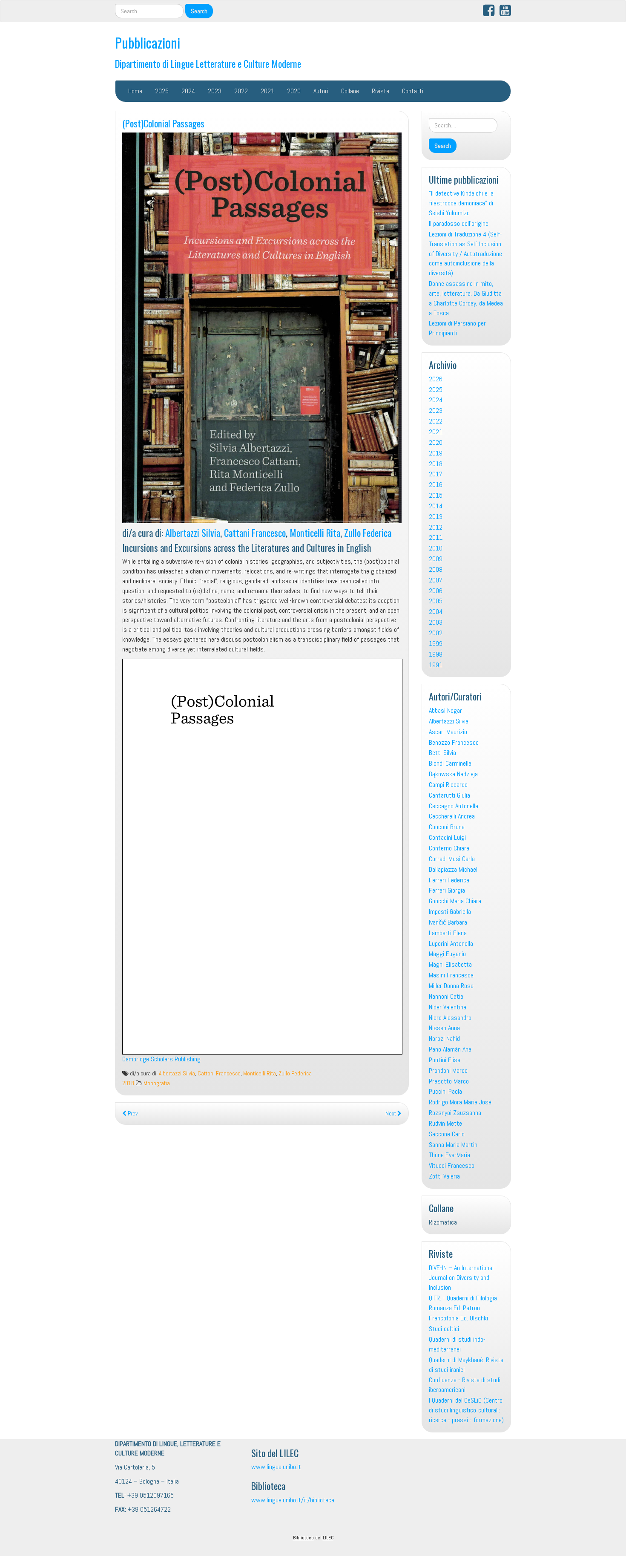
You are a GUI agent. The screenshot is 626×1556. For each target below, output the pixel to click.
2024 (188, 90)
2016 (435, 484)
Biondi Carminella (450, 763)
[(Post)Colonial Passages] (262, 328)
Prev (132, 1113)
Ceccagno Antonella (453, 805)
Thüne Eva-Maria (449, 1154)
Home (135, 90)
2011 (435, 537)
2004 (435, 611)
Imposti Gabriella (450, 911)
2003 (435, 622)
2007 (435, 580)
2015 (435, 495)
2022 (241, 90)
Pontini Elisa (444, 1059)
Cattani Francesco (255, 532)
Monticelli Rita (315, 532)
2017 (435, 474)
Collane (350, 90)
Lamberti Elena (448, 932)
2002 (435, 632)
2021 (267, 90)
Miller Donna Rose (451, 985)
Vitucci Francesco (451, 1165)
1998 (435, 654)
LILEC (328, 1538)
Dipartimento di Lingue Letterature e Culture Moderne (208, 63)
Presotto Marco (449, 1081)
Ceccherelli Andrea (452, 816)
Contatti (412, 90)
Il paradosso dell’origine (458, 223)
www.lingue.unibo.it (276, 1466)
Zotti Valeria (444, 1176)
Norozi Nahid (444, 1038)
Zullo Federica (367, 532)
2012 (435, 527)
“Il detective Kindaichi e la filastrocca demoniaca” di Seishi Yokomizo (461, 203)
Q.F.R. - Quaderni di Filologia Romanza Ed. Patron (463, 1303)
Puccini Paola (445, 1091)
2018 (128, 1083)
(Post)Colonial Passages (163, 123)
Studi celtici (444, 1328)
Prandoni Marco (448, 1070)
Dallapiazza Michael (453, 869)
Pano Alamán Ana (450, 1049)
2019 (435, 453)
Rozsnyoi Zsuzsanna (455, 1112)
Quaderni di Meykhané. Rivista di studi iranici (466, 1364)
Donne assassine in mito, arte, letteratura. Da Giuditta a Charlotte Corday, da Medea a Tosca (466, 298)
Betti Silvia (442, 752)
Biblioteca (303, 1538)
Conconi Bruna (447, 826)
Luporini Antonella (451, 943)
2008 (435, 569)
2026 (435, 379)
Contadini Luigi (447, 837)
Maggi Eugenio (447, 953)
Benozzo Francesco (454, 742)
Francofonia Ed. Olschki (458, 1318)
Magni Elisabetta (450, 964)
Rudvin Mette (445, 1123)
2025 (162, 90)
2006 (435, 590)
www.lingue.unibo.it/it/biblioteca (292, 1499)
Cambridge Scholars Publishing (161, 1059)
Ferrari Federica (449, 880)
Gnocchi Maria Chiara (455, 900)
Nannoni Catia (446, 996)
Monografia (157, 1083)
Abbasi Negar (445, 710)
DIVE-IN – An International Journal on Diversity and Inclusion (461, 1277)
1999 (435, 643)
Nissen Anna (444, 1027)
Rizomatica (443, 1222)
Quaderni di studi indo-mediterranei (457, 1344)
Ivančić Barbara (448, 922)
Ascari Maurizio (448, 731)
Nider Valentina (447, 1007)
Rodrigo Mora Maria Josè (460, 1102)
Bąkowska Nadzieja (453, 773)
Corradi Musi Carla (452, 858)
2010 (435, 548)
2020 (294, 90)
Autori (320, 90)
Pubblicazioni (147, 42)
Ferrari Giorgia (447, 890)
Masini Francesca (451, 975)
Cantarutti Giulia (449, 795)
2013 (435, 516)
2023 (214, 90)
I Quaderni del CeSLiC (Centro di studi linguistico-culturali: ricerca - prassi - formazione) (466, 1410)
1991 (435, 664)
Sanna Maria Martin (453, 1144)
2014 (435, 505)
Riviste (380, 90)
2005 (435, 600)
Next (391, 1113)
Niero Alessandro (450, 1017)
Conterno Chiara (449, 848)
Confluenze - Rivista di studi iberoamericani (464, 1384)
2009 (435, 558)
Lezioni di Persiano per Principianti (457, 328)
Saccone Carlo (447, 1134)
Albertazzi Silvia (192, 532)
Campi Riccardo (448, 784)
